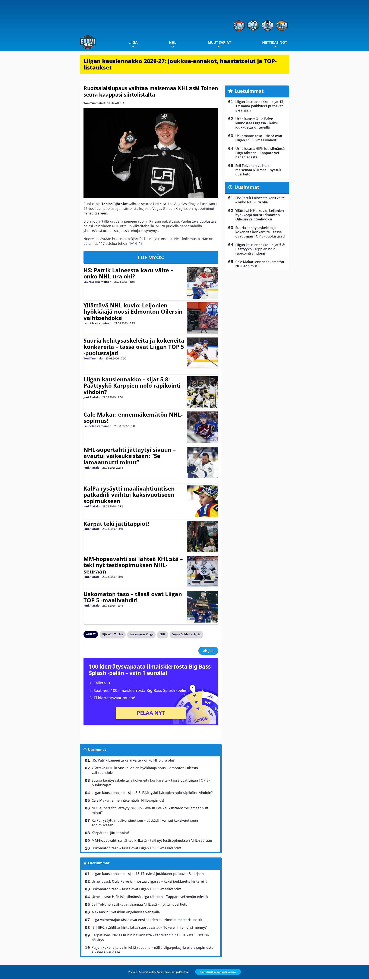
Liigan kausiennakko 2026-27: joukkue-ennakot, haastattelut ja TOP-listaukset (180, 64)
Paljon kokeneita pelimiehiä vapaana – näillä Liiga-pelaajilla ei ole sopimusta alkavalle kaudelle (152, 949)
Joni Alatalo (91, 397)
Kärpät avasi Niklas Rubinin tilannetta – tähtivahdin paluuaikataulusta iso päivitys (150, 937)
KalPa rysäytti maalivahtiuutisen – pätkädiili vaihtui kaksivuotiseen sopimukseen (131, 495)
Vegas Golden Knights (186, 634)
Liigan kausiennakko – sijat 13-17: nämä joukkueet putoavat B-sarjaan (148, 873)
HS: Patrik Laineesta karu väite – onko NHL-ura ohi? (128, 273)
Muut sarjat (219, 42)
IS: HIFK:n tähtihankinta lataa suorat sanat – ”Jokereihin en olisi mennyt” (149, 927)
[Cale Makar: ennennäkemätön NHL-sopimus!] (202, 427)
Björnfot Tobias (112, 634)
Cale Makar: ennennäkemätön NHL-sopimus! (133, 418)
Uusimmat (97, 749)
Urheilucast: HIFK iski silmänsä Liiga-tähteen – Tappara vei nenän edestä (150, 896)
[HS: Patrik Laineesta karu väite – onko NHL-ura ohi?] (202, 283)
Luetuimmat (99, 863)
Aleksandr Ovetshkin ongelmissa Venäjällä (126, 912)
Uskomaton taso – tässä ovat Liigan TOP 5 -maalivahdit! (132, 597)
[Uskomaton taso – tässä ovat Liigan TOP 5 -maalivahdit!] (202, 607)
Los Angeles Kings (141, 634)
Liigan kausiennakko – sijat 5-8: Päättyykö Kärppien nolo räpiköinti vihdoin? (132, 385)
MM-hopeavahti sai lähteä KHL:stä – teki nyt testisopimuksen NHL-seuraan (133, 565)
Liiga (133, 42)
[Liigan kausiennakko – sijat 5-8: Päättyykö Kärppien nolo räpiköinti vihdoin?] (202, 392)
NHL (172, 42)
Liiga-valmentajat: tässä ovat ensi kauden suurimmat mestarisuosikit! (147, 919)
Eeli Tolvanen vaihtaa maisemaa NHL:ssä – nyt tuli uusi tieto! (140, 904)
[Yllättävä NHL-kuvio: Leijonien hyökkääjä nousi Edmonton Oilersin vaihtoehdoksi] (202, 318)
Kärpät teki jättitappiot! (116, 523)
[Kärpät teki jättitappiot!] (202, 536)
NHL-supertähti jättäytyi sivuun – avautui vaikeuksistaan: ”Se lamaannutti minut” (129, 456)
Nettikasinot (274, 42)
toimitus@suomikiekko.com (218, 972)
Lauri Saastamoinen (97, 282)
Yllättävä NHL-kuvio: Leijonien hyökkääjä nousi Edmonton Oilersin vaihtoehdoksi (133, 311)
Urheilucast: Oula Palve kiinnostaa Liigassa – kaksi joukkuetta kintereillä (149, 881)
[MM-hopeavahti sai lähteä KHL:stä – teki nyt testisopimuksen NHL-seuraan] (202, 571)
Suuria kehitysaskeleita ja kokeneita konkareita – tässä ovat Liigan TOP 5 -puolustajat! (133, 347)
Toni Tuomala (93, 103)
